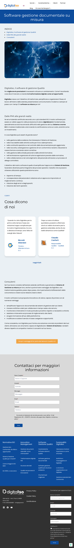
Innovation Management (26, 443)
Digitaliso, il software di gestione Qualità (21, 32)
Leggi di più (37, 263)
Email (16, 399)
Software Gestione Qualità (45, 443)
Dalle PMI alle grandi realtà (16, 35)
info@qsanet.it (19, 502)
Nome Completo (18, 375)
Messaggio (17, 391)
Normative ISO (9, 442)
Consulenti (10, 37)
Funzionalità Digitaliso (61, 443)
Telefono (16, 406)
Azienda (16, 383)
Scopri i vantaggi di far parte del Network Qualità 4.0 (37, 341)
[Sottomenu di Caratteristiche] (49, 3)
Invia (18, 425)
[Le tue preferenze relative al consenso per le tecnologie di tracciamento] (71, 545)
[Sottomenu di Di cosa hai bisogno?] (50, 8)
